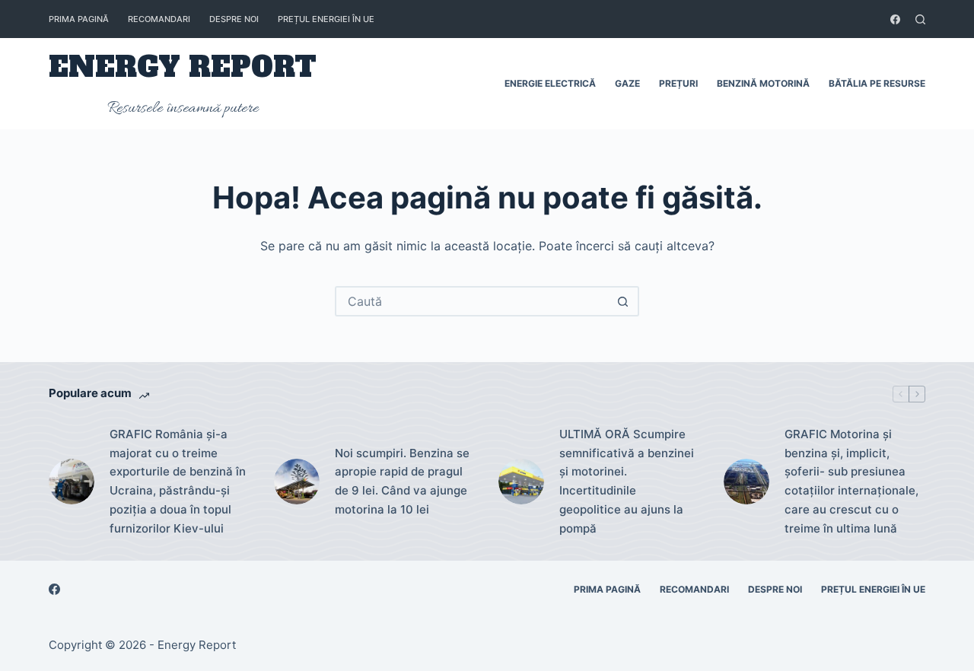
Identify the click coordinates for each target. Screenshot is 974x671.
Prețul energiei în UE (326, 19)
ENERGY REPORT (183, 67)
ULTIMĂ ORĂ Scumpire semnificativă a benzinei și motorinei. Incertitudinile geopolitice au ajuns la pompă (626, 481)
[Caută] (920, 19)
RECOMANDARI (159, 19)
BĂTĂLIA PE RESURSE (877, 83)
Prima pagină (79, 19)
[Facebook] (895, 19)
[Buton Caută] (622, 301)
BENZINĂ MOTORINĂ (763, 83)
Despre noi (234, 19)
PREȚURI (678, 83)
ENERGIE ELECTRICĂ (550, 83)
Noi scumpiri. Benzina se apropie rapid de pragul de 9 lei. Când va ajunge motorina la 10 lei (402, 481)
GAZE (627, 83)
